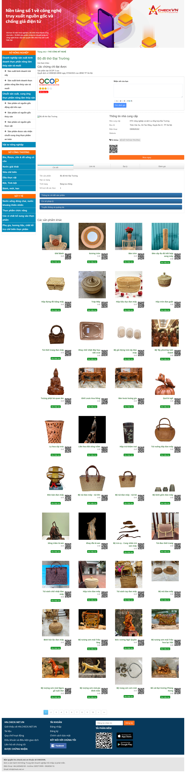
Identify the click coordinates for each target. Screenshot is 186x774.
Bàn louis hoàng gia (127, 398)
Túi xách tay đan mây (127, 591)
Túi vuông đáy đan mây (162, 446)
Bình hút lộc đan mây (54, 639)
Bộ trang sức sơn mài (127, 688)
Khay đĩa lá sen (93, 543)
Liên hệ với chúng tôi (15, 744)
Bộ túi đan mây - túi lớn (89, 495)
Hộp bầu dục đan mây (126, 301)
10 (93, 712)
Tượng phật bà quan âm (52, 398)
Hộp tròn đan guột (164, 301)
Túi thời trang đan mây (53, 350)
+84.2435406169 (19, 766)
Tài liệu (7, 731)
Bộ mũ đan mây (165, 591)
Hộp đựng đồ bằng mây (52, 301)
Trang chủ (41, 52)
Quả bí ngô (168, 398)
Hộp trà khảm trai (128, 446)
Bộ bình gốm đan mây (163, 495)
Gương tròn (94, 253)
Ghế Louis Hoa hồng (90, 398)
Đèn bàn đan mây (55, 495)
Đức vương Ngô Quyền (126, 639)
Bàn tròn (133, 253)
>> (104, 712)
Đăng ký (54, 731)
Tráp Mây (96, 301)
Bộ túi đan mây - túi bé (126, 495)
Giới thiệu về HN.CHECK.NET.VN (20, 726)
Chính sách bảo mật (60, 735)
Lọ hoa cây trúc (56, 446)
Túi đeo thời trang (164, 543)
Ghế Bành (59, 253)
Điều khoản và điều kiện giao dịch (21, 739)
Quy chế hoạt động (14, 735)
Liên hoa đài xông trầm (89, 446)
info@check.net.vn (16, 769)
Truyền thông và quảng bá (52, 207)
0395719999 (38, 766)
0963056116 (49, 766)
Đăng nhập (55, 726)
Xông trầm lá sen (56, 543)
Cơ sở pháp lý (47, 201)
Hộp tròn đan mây (91, 591)
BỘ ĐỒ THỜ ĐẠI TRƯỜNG (130, 140)
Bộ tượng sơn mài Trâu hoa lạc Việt (162, 641)
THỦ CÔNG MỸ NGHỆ (57, 52)
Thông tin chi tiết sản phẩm (53, 195)
